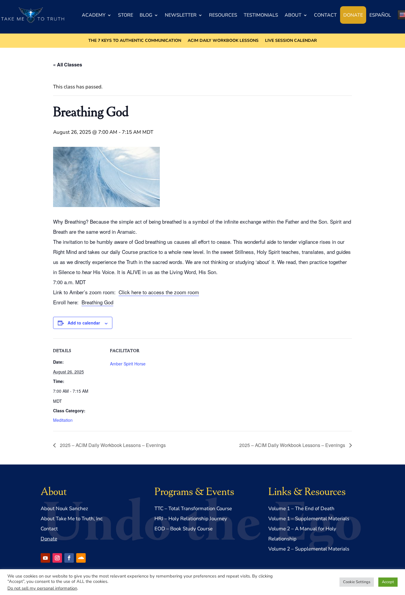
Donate (353, 15)
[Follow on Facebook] (69, 558)
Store (125, 15)
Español (380, 15)
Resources (223, 15)
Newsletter (181, 15)
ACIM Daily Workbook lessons (223, 41)
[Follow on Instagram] (57, 558)
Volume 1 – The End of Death (301, 508)
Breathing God (97, 302)
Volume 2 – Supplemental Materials (308, 548)
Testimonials (261, 15)
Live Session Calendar (291, 41)
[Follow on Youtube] (45, 558)
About (293, 15)
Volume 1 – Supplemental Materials (308, 518)
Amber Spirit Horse (128, 364)
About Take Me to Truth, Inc (72, 518)
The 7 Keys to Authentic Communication (134, 41)
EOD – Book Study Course (183, 528)
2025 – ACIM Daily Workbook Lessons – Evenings (112, 445)
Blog (146, 15)
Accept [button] (388, 582)
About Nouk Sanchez (64, 508)
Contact (325, 15)
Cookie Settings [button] (356, 582)
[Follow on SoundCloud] (81, 558)
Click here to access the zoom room (159, 292)
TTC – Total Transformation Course (193, 508)
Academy (94, 15)
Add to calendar (84, 323)
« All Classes (67, 64)
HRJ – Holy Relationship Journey (190, 518)
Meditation (63, 420)
